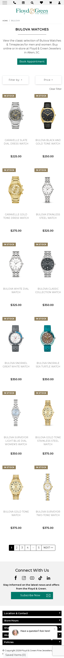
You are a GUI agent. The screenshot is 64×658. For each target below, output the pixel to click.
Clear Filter (55, 88)
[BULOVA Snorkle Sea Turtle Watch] (48, 338)
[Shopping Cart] (51, 2)
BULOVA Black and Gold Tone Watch (48, 142)
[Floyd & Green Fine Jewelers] (32, 11)
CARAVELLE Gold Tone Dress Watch (16, 216)
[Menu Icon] (5, 2)
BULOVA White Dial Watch (16, 290)
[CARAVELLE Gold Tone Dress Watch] (16, 189)
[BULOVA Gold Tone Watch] (16, 487)
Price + (48, 79)
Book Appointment (32, 61)
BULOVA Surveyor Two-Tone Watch (48, 513)
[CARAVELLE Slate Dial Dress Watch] (16, 115)
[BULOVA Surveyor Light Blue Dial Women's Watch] (16, 412)
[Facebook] (16, 577)
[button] (32, 2)
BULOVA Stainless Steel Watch (48, 216)
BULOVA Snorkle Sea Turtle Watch (48, 365)
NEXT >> (48, 547)
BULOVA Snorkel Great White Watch (16, 365)
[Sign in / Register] (60, 2)
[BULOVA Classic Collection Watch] (48, 264)
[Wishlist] (42, 2)
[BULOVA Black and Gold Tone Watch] (48, 115)
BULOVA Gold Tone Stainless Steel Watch (48, 441)
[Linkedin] (48, 577)
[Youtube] (32, 577)
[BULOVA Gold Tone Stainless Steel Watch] (48, 412)
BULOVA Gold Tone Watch (16, 513)
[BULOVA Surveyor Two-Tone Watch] (48, 487)
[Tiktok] (40, 577)
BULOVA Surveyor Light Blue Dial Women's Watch (16, 441)
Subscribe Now (30, 595)
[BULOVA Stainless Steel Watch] (48, 189)
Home (5, 21)
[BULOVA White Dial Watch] (16, 264)
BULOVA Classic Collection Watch (48, 290)
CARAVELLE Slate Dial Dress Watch (16, 142)
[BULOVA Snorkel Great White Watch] (16, 338)
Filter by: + (15, 79)
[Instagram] (24, 577)
